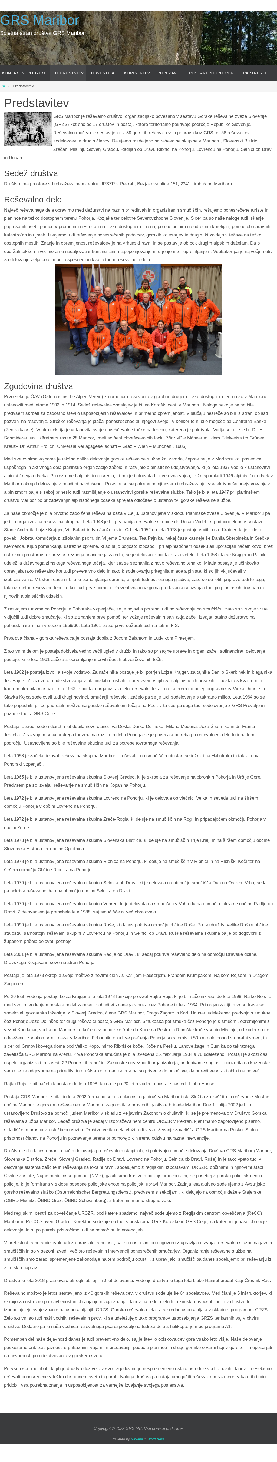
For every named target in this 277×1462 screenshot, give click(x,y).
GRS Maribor (39, 20)
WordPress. (156, 1439)
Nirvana (137, 1439)
